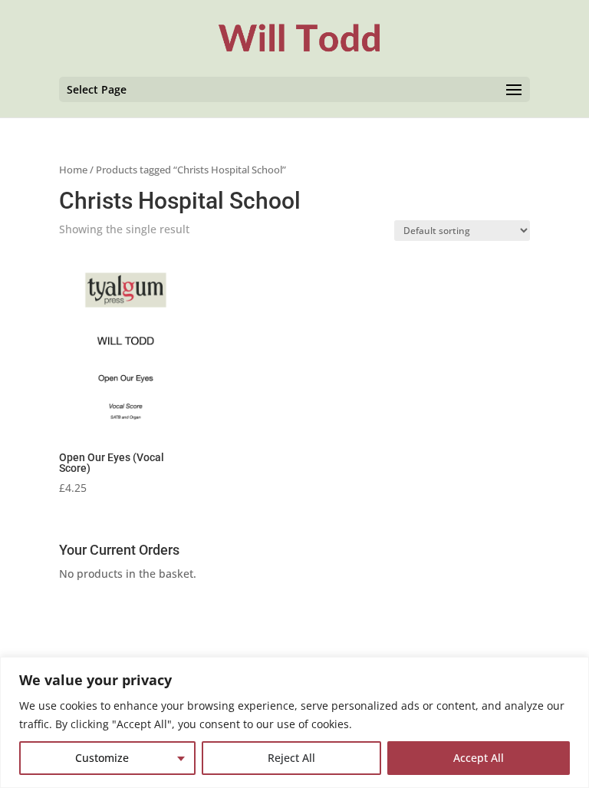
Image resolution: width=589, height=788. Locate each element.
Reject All (291, 757)
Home (73, 169)
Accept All (478, 757)
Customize (102, 757)
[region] (294, 722)
